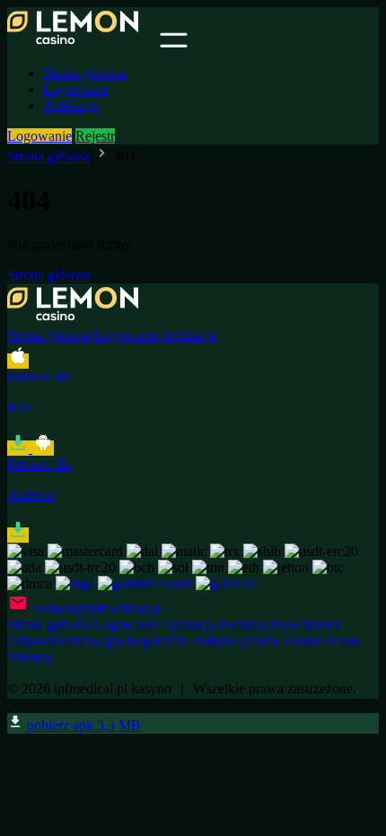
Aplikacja (70, 105)
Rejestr (95, 136)
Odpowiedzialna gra (64, 641)
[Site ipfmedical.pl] (81, 42)
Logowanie (75, 89)
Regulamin (157, 641)
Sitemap (30, 657)
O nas (342, 641)
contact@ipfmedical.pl (96, 608)
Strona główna (84, 73)
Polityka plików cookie (256, 641)
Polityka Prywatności (279, 624)
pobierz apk (82, 725)
